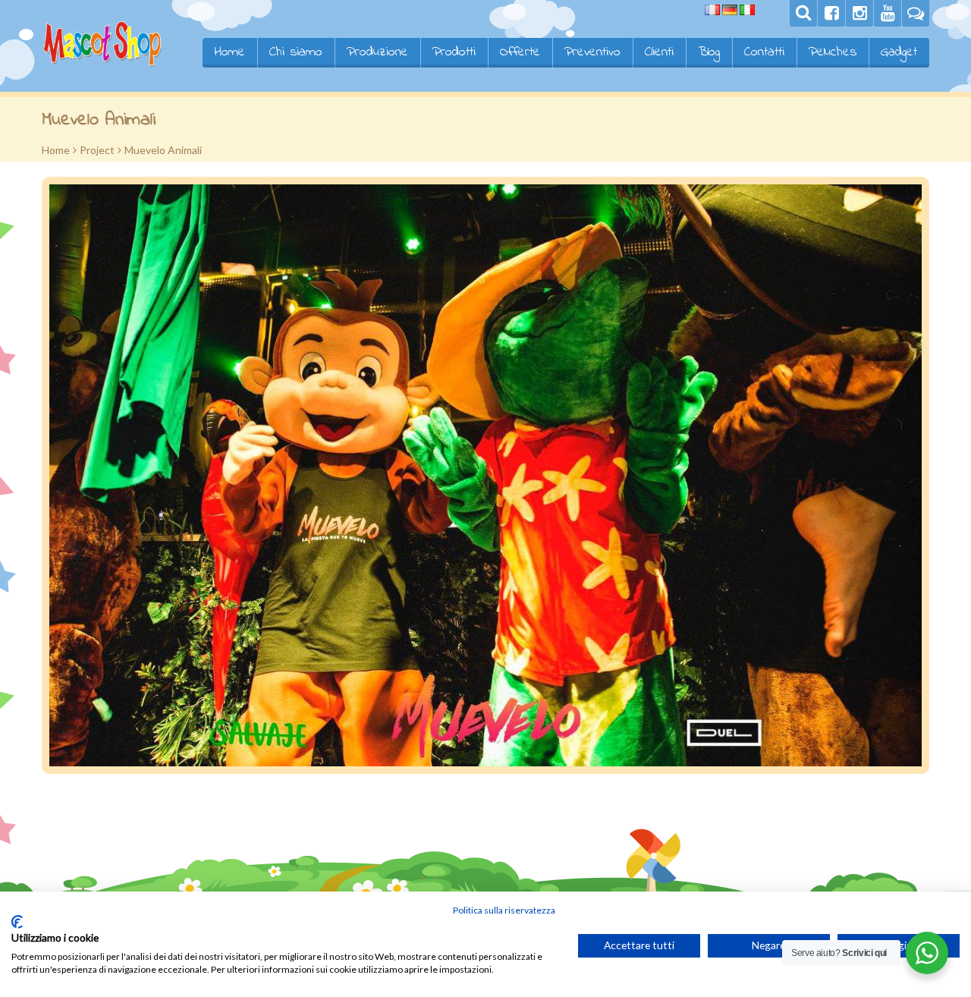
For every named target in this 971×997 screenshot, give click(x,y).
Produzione (377, 52)
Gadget (899, 52)
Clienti (659, 52)
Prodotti (454, 52)
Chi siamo (295, 52)
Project (97, 149)
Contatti (764, 52)
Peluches (832, 52)
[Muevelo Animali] (485, 475)
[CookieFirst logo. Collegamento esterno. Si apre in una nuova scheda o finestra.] (17, 922)
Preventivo (592, 52)
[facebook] (831, 13)
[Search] (803, 13)
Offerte (520, 52)
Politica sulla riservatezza (504, 910)
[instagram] (859, 13)
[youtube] (887, 13)
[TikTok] (915, 13)
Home (229, 52)
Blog (709, 52)
